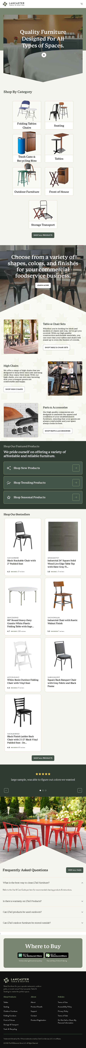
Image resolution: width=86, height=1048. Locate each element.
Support (34, 1011)
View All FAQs (74, 870)
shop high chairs (14, 389)
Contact (34, 1015)
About (33, 1002)
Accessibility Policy (65, 1006)
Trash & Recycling (10, 1029)
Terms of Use (63, 1002)
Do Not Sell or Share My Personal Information (67, 1021)
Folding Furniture (10, 1015)
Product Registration (38, 1020)
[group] (40, 790)
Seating (6, 1006)
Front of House (9, 1020)
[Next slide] (79, 790)
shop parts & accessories (57, 431)
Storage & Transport (11, 1024)
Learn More (43, 285)
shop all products (43, 235)
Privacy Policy (63, 1011)
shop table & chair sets (56, 347)
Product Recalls (36, 1006)
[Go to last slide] (6, 790)
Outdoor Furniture (10, 1011)
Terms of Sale (63, 1015)
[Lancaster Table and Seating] (13, 4)
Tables (6, 1002)
